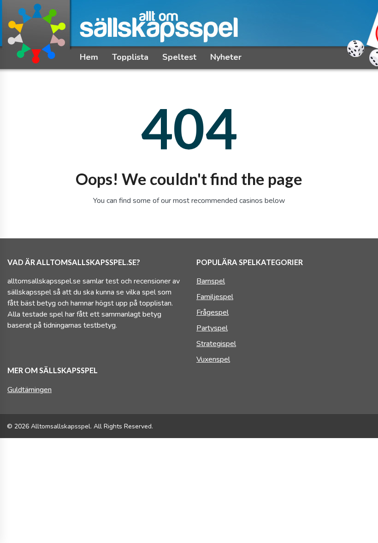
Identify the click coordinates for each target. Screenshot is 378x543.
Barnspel (210, 281)
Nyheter (226, 57)
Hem (89, 57)
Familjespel (214, 297)
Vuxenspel (213, 359)
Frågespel (212, 312)
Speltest (179, 57)
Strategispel (216, 344)
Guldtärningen (29, 390)
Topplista (130, 57)
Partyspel (212, 328)
